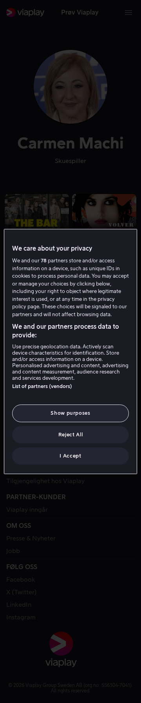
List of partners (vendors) (42, 386)
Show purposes (70, 413)
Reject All (70, 434)
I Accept (70, 455)
